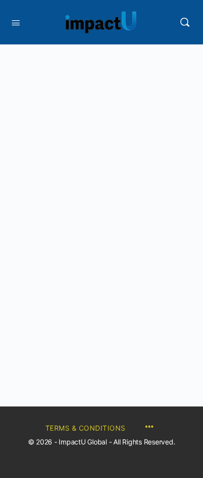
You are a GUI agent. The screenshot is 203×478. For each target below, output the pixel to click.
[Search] (185, 22)
